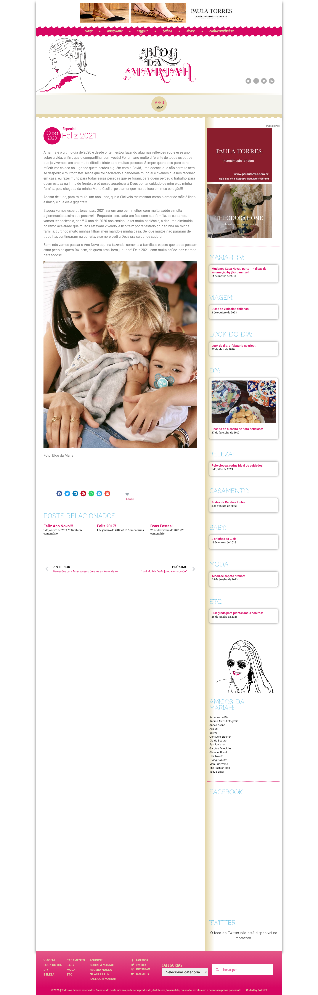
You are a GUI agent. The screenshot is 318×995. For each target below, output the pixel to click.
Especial (69, 129)
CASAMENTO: (229, 490)
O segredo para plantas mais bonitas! (237, 613)
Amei (129, 499)
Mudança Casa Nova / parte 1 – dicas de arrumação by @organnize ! (239, 270)
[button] (59, 493)
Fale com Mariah (103, 979)
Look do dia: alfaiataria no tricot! (234, 345)
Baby (70, 965)
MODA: (219, 564)
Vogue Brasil (216, 771)
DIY (45, 969)
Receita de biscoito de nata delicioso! (237, 429)
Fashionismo (217, 744)
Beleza (48, 974)
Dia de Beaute (217, 740)
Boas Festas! (161, 526)
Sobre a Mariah (102, 965)
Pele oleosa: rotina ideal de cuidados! (237, 465)
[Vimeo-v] (264, 81)
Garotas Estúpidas (220, 748)
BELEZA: (221, 454)
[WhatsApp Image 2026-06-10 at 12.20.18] (239, 236)
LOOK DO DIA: (230, 334)
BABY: (217, 527)
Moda (71, 969)
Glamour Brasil (218, 752)
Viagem (49, 960)
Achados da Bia (218, 717)
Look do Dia (52, 965)
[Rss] (272, 81)
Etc (69, 974)
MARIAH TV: (226, 257)
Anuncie (96, 960)
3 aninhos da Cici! (224, 539)
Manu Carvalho (218, 764)
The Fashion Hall (219, 767)
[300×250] (239, 181)
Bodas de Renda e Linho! (229, 502)
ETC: (215, 601)
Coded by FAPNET (256, 990)
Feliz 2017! (106, 526)
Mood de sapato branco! (228, 576)
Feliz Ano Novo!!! (58, 526)
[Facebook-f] (256, 81)
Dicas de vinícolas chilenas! (230, 309)
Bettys (213, 732)
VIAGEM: (221, 297)
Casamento (76, 960)
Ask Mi (213, 728)
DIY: (214, 370)
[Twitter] (248, 81)
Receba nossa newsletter (101, 972)
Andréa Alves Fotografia (223, 721)
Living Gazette (218, 760)
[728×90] (159, 21)
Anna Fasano (217, 725)
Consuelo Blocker (220, 736)
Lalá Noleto (216, 756)
